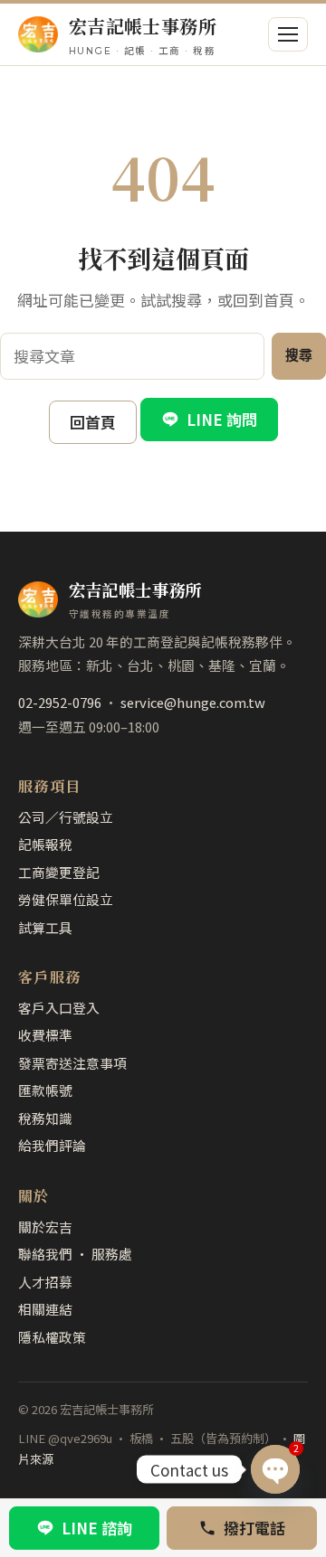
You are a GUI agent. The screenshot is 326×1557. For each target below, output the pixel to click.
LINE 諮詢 (97, 1527)
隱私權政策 (52, 1336)
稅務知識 (45, 1118)
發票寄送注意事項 (72, 1062)
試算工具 (45, 927)
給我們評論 (52, 1145)
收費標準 (45, 1034)
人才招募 (45, 1281)
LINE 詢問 (222, 419)
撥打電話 (254, 1527)
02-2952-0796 (59, 702)
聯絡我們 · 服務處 (75, 1253)
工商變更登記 (59, 872)
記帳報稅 (45, 844)
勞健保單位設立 (65, 899)
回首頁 (93, 421)
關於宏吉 (45, 1226)
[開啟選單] (288, 34)
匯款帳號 (45, 1089)
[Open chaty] (275, 1469)
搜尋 (298, 355)
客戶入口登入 (59, 1007)
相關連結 (45, 1308)
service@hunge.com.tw (192, 702)
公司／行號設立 (65, 816)
